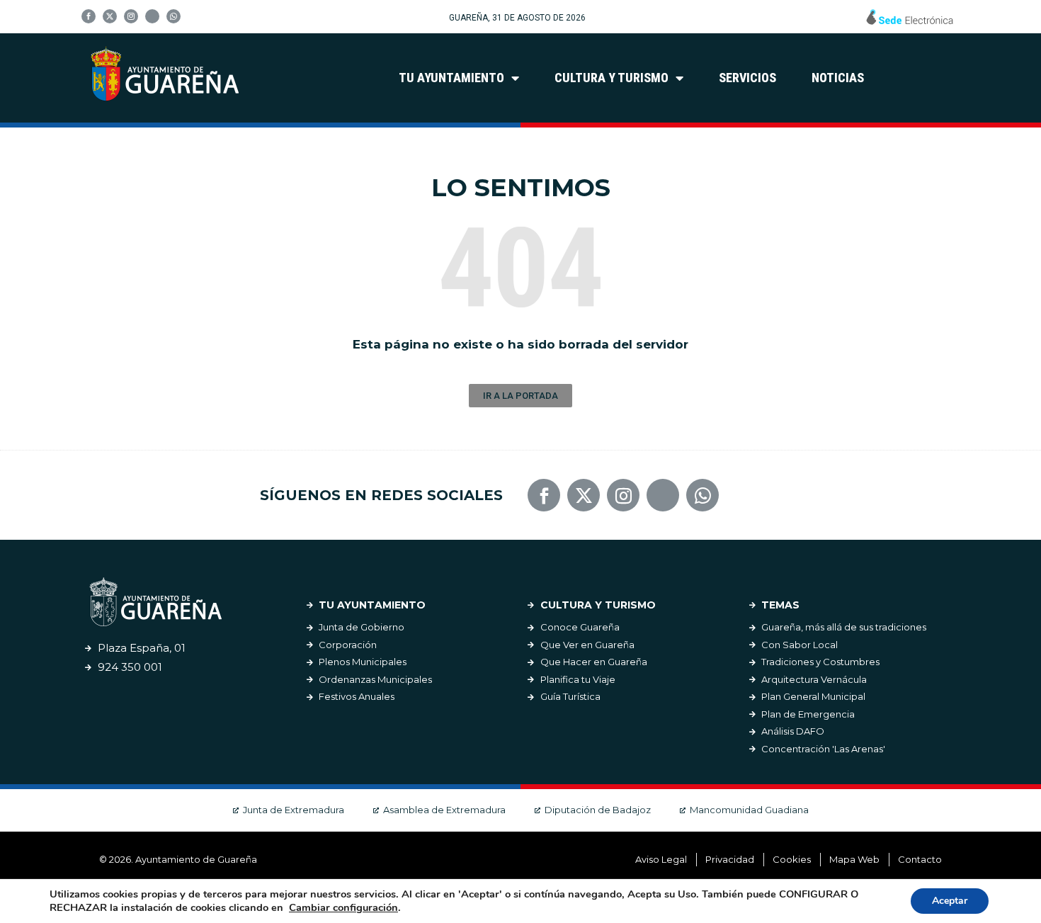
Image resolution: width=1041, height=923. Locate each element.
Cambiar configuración (343, 907)
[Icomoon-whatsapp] (173, 16)
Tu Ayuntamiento (451, 77)
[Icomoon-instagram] (131, 16)
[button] (520, 395)
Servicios (747, 77)
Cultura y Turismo (611, 77)
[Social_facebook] (88, 16)
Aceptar (949, 900)
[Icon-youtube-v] (152, 16)
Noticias (838, 77)
